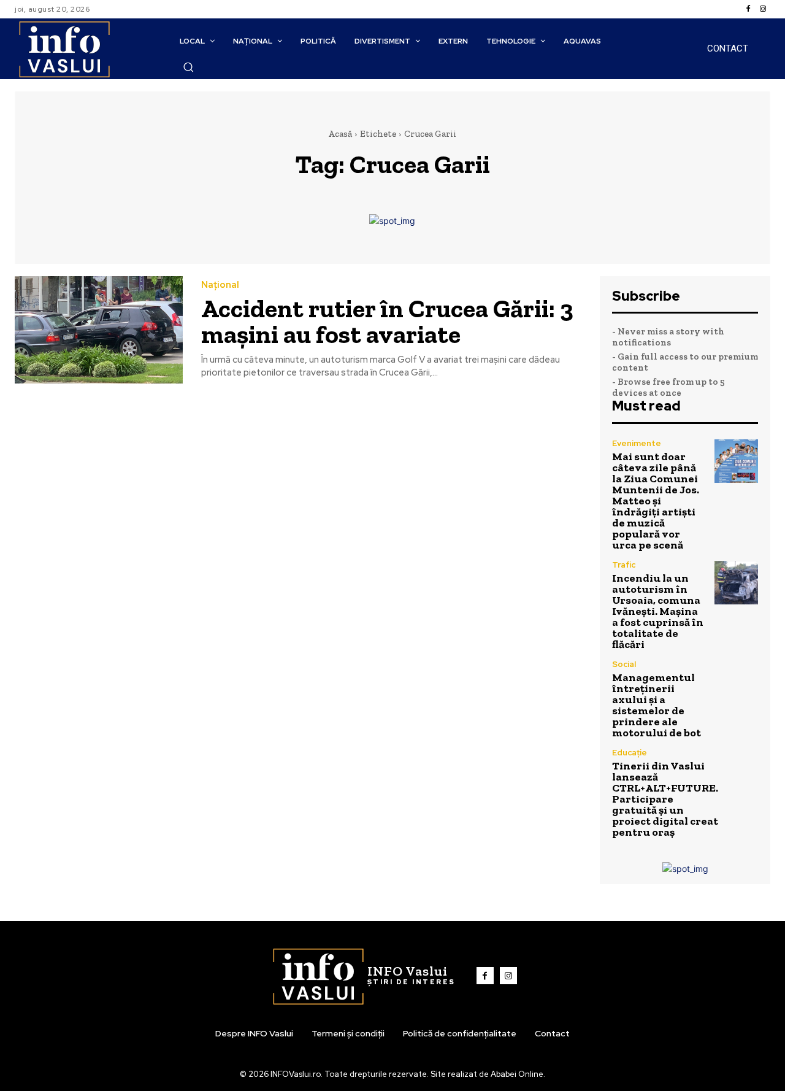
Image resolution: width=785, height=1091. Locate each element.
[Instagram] (763, 9)
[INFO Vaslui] (64, 48)
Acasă (340, 133)
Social (624, 664)
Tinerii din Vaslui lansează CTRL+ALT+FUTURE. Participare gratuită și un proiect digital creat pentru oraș (665, 799)
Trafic (623, 565)
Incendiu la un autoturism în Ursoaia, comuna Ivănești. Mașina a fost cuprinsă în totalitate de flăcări (657, 611)
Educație (629, 753)
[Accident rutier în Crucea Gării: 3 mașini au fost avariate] (99, 330)
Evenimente (636, 443)
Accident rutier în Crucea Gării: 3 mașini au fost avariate (387, 321)
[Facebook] (748, 9)
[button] (188, 66)
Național (220, 285)
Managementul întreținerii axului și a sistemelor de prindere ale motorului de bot (656, 705)
